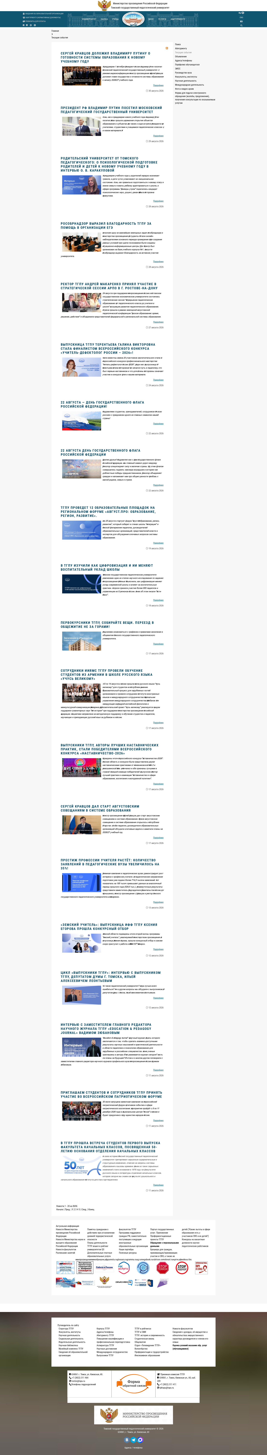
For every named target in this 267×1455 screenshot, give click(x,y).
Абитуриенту (178, 19)
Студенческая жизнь (144, 1338)
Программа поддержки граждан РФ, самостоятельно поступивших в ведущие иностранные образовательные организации (133, 1239)
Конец (91, 1209)
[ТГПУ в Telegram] (27, 25)
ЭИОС (151, 19)
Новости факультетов (66, 1249)
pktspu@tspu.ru (167, 1387)
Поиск (178, 44)
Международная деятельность (189, 84)
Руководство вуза (183, 72)
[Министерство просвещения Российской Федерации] (104, 1282)
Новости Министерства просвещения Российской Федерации (68, 1232)
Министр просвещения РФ (139, 73)
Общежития (140, 1342)
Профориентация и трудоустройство (152, 1352)
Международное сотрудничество (112, 1352)
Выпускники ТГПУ (105, 1355)
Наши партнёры (126, 1249)
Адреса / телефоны (133, 1447)
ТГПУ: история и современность (150, 1335)
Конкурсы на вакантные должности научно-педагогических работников (195, 1242)
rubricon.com (159, 1259)
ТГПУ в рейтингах (143, 1328)
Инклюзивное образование (147, 1355)
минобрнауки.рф (99, 1259)
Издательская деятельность (72, 1342)
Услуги (162, 19)
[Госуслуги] (123, 1267)
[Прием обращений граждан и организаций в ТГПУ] (134, 1384)
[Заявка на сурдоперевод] (240, 13)
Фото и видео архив (184, 89)
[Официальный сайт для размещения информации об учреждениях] (85, 1282)
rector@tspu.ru (78, 1381)
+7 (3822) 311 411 (168, 1384)
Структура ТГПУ (66, 1328)
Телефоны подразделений (83, 1384)
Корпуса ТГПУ (103, 1328)
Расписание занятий (65, 1252)
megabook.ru (147, 1259)
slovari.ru (169, 1259)
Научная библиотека (68, 1345)
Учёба (115, 19)
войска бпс (186, 1259)
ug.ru (139, 1259)
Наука (104, 19)
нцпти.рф (177, 1259)
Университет (89, 19)
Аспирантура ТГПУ (105, 1345)
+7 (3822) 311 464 (80, 1377)
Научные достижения (107, 1348)
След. (84, 1209)
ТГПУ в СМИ (140, 1332)
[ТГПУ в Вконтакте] (23, 25)
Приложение (162, 1232)
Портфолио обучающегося (187, 64)
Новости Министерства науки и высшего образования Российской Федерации (70, 1242)
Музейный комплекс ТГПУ (71, 1348)
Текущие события (183, 52)
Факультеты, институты (186, 76)
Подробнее (158, 85)
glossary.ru (122, 1259)
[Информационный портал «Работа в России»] (104, 1267)
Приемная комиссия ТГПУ (172, 1374)
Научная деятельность (185, 80)
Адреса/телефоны (183, 60)
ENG (241, 17)
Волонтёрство (141, 1348)
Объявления (181, 56)
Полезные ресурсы (128, 1252)
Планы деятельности (97, 1242)
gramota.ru (112, 1259)
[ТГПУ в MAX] (30, 25)
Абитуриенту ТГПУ (105, 1335)
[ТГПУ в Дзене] (35, 25)
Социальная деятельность (71, 1338)
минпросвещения (84, 1259)
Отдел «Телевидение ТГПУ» (147, 1345)
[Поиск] (241, 25)
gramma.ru (132, 1259)
